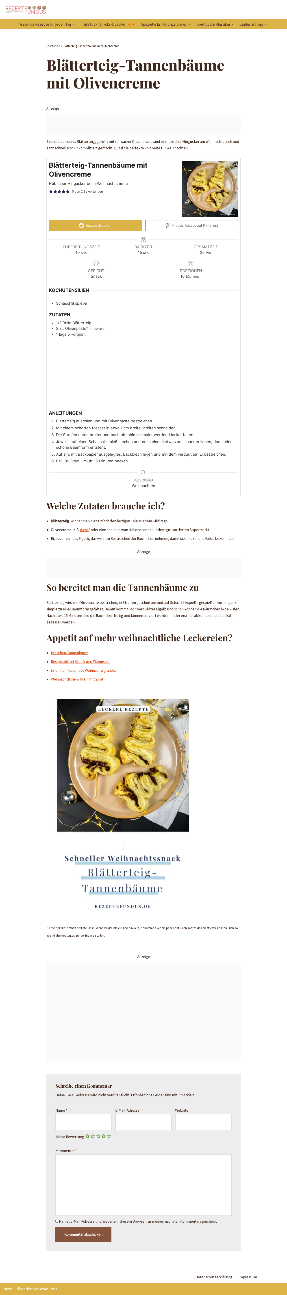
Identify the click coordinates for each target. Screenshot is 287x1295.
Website (181, 1110)
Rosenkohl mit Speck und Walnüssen (80, 661)
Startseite (53, 46)
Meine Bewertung (69, 1136)
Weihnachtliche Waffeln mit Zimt (77, 679)
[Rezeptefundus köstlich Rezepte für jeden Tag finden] (25, 9)
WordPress (48, 1288)
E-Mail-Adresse (128, 1110)
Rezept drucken (98, 225)
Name (61, 1110)
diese (84, 529)
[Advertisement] (143, 125)
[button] (73, 24)
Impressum (248, 1277)
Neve (7, 1288)
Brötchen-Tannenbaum (69, 652)
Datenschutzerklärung (214, 1277)
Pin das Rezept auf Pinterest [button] (194, 225)
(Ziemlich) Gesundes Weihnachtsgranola (83, 670)
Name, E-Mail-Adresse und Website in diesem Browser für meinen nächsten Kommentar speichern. (138, 1221)
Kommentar (66, 1150)
